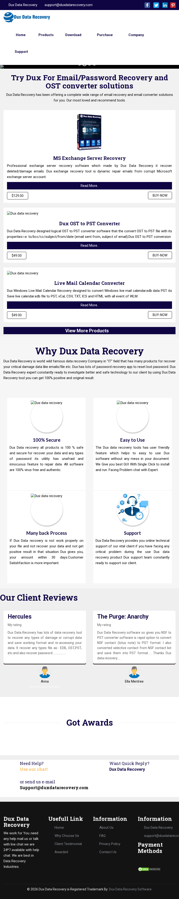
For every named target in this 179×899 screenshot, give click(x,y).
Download (72, 35)
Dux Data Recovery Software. (130, 889)
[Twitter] (155, 5)
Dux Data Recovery (23, 5)
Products (46, 35)
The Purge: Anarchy (123, 616)
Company (135, 35)
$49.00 (17, 255)
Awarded (61, 852)
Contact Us (108, 852)
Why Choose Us (67, 836)
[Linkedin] (164, 5)
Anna (45, 681)
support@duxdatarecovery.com (69, 5)
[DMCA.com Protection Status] (149, 869)
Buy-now (160, 195)
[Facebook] (146, 5)
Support (21, 52)
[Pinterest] (172, 5)
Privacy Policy (109, 844)
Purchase (104, 35)
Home (20, 35)
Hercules (19, 616)
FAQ (102, 836)
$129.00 (18, 196)
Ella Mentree (134, 681)
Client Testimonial (68, 844)
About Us (106, 827)
